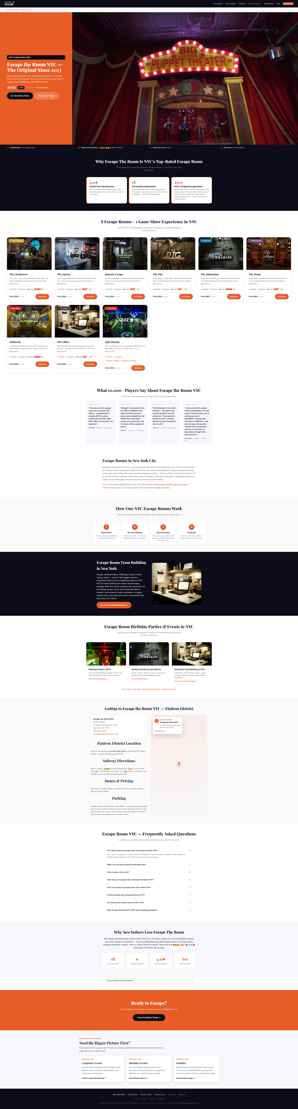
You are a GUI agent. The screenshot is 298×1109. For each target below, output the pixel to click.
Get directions (160, 731)
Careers (152, 1099)
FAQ (278, 4)
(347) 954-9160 (99, 731)
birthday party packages (176, 484)
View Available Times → (149, 1017)
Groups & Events (255, 4)
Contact (161, 1099)
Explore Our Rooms (46, 96)
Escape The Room (13, 10)
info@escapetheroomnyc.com (105, 734)
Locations (181, 1094)
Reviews (242, 4)
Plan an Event (288, 4)
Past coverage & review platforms (120, 980)
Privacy (136, 1099)
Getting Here (269, 4)
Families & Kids (159, 1094)
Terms (144, 1099)
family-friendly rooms (111, 488)
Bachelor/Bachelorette (151, 689)
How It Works (231, 4)
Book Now (42, 296)
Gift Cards (171, 1094)
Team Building (132, 1094)
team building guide (157, 484)
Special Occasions (169, 689)
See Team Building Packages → (114, 605)
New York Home (119, 1094)
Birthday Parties (146, 1094)
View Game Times (21, 96)
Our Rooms (218, 4)
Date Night (137, 689)
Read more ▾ (13, 284)
